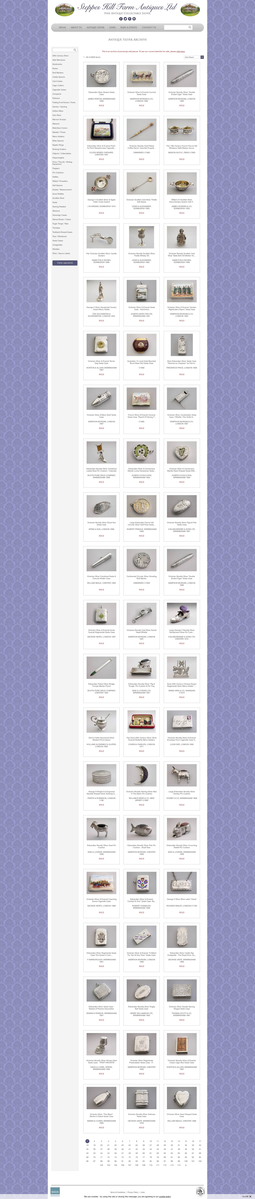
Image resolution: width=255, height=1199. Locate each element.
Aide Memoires (58, 60)
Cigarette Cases (59, 90)
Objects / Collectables (61, 153)
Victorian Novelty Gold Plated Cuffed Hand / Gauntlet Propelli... (142, 147)
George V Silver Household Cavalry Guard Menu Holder (101, 308)
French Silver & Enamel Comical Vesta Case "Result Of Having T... (142, 416)
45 (158, 1149)
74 (123, 1157)
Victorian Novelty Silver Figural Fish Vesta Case (182, 523)
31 (179, 1145)
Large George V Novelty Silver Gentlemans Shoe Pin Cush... (182, 631)
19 (94, 1145)
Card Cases (57, 81)
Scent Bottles (58, 194)
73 (115, 1157)
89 (108, 1161)
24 (130, 1145)
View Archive (65, 263)
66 (186, 1153)
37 (101, 1149)
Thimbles (56, 228)
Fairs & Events (128, 27)
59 (137, 1153)
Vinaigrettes (57, 245)
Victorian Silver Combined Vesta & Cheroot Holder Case (101, 577)
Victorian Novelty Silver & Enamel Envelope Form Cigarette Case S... (181, 739)
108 (136, 1165)
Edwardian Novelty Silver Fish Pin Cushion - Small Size (142, 846)
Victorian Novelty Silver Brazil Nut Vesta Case (101, 523)
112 (164, 1165)
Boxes (55, 68)
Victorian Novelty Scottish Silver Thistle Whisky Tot (141, 254)
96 (158, 1161)
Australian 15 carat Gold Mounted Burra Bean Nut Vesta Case (141, 362)
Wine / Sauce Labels (61, 253)
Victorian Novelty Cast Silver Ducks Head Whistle (141, 631)
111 (157, 1165)
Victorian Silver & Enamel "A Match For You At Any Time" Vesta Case (141, 954)
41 (130, 1149)
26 (144, 1145)
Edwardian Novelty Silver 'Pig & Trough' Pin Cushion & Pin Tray (141, 685)
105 (115, 1165)
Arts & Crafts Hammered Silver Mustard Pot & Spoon (101, 739)
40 (123, 1149)
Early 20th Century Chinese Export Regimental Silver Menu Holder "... (181, 685)
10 (151, 1141)
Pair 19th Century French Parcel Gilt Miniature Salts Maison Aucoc (182, 147)
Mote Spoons (58, 141)
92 (130, 1161)
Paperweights (58, 158)
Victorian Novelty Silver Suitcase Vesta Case (141, 1115)
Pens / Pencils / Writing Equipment (62, 163)
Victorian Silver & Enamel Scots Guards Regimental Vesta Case (101, 631)
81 (172, 1157)
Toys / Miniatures (59, 236)
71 (101, 1157)
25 (137, 1145)
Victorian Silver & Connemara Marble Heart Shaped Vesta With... (181, 470)
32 (186, 1145)
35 (87, 1149)
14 (179, 1141)
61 (151, 1153)
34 (200, 1145)
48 (179, 1149)
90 (115, 1161)
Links (112, 27)
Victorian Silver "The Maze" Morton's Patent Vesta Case (101, 1115)
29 (165, 1145)
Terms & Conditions (117, 1192)
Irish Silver (56, 115)
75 (130, 1157)
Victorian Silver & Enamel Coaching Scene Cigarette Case (101, 900)
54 (101, 1153)
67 (193, 1153)
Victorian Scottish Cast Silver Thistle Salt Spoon (141, 201)
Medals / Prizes (58, 132)
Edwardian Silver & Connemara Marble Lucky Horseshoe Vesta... (142, 470)
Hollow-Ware (57, 111)
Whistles (56, 249)
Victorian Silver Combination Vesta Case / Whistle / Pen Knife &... (181, 416)
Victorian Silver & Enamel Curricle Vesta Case (141, 93)
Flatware (56, 98)
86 (87, 1161)
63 (165, 1153)
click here (181, 51)
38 (108, 1149)
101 (193, 1161)
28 (158, 1145)
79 (158, 1157)
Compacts (56, 94)
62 (158, 1153)
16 (193, 1141)
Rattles (55, 177)
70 (94, 1157)
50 (193, 1149)
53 (94, 1153)
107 (129, 1165)
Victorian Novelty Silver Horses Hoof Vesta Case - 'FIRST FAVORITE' (101, 1061)
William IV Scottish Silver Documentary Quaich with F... (181, 201)
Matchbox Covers (59, 128)
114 (178, 1165)
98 (172, 1161)
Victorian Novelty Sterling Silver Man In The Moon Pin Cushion (141, 792)
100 (186, 1161)
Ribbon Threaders (60, 181)
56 (115, 1153)
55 (108, 1153)
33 (193, 1145)
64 (172, 1153)
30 (172, 1145)
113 (171, 1165)
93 (137, 1161)
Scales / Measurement (62, 190)
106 (122, 1165)
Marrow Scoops (59, 119)
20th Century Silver (60, 56)
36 (94, 1149)
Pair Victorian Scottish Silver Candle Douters (101, 254)
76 (137, 1157)
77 (144, 1157)
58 (130, 1153)
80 (165, 1157)
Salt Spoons (57, 185)
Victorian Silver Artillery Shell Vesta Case (101, 416)
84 (193, 1157)
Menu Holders (58, 136)
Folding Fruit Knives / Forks (63, 102)
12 (165, 1141)
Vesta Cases (57, 241)
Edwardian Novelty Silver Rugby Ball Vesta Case (141, 1008)
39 (115, 1149)
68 (200, 1153)
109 (143, 1165)
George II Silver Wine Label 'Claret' (182, 899)
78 (151, 1157)
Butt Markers (57, 73)
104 (108, 1165)
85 (200, 1157)
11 (158, 1141)
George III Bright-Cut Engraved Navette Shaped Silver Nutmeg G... (101, 792)
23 (123, 1145)
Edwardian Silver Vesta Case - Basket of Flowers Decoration (101, 1008)
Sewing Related (59, 207)
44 (151, 1149)
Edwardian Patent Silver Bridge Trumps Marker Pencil (101, 685)
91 (123, 1161)
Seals (54, 202)
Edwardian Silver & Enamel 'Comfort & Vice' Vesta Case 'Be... (141, 900)
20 (101, 1145)
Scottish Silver (58, 198)
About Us (76, 27)
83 (186, 1157)
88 (101, 1161)
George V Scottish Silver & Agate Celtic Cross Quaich (101, 201)
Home (62, 27)
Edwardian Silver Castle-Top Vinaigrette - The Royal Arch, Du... (181, 954)
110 (150, 1165)
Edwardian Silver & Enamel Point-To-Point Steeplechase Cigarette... (101, 147)
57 (123, 1153)
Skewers (56, 211)
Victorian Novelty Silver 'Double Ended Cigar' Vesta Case (182, 93)
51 (200, 1149)
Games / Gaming (59, 107)
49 (186, 1149)
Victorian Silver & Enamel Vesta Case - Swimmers (141, 308)
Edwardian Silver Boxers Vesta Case (101, 93)
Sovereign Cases (59, 215)
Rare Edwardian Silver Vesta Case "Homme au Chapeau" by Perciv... (181, 362)
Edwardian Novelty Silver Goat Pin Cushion (101, 846)
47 (172, 1149)
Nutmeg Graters (59, 149)
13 (172, 1141)
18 (87, 1145)
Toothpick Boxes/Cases (62, 232)
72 (108, 1157)
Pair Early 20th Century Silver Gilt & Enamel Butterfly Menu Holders (141, 739)
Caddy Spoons (58, 77)
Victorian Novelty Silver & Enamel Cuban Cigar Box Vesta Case (182, 1061)
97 (165, 1161)
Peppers (56, 168)
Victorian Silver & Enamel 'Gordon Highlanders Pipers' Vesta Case (181, 308)
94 (144, 1161)
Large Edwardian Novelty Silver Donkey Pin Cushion (182, 792)
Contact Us (149, 27)
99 (179, 1161)
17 (200, 1141)
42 (137, 1149)
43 (144, 1149)
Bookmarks (57, 64)
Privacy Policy (133, 1192)
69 (87, 1157)
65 (179, 1153)
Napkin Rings (58, 145)
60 (144, 1153)
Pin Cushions (57, 173)
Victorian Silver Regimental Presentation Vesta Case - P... (141, 1061)
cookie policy (165, 1196)
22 (115, 1145)
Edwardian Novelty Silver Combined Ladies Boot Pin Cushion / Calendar (101, 470)
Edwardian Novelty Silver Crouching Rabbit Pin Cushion (182, 846)
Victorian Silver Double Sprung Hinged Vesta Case (182, 1008)
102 (200, 1161)
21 (108, 1145)
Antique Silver (95, 27)
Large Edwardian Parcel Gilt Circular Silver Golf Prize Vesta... (141, 523)
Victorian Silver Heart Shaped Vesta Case (182, 1115)
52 (87, 1153)
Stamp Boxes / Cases (61, 219)
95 (151, 1161)
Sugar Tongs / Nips (60, 224)
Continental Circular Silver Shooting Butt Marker (142, 577)
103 (101, 1165)
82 (179, 1157)
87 (94, 1161)
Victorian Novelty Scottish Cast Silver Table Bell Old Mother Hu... (182, 254)
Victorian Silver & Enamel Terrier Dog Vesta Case (101, 362)
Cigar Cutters (58, 85)
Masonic (56, 124)
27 (151, 1145)
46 (165, 1149)
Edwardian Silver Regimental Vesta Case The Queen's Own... (101, 954)
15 (186, 1141)
